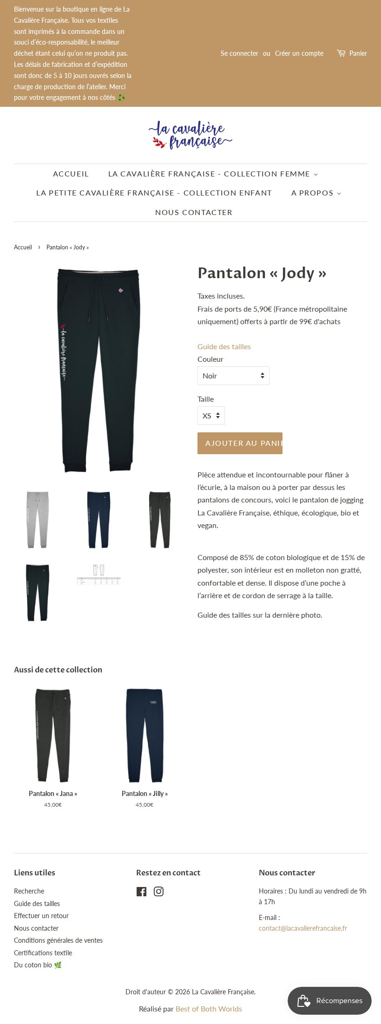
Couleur (210, 358)
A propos (313, 192)
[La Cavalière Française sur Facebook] (141, 893)
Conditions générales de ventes (58, 940)
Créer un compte (299, 53)
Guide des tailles (224, 346)
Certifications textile (43, 953)
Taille (205, 398)
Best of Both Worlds (209, 1008)
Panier (358, 53)
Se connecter (239, 53)
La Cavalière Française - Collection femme (210, 173)
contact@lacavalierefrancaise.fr (303, 928)
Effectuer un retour (41, 916)
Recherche (29, 891)
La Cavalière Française (223, 992)
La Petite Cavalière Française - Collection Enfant (154, 192)
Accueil (71, 173)
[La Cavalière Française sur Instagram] (158, 893)
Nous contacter (193, 212)
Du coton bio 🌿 (38, 965)
